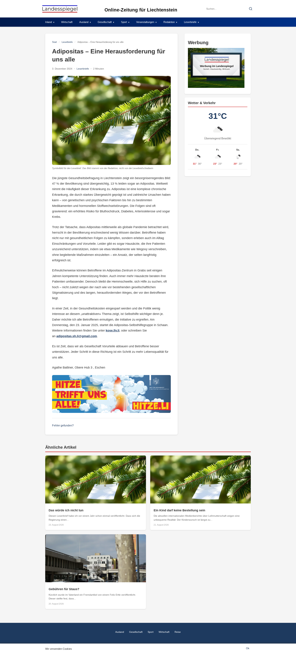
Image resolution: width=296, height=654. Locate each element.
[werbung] (217, 68)
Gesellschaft (105, 22)
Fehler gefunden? (63, 425)
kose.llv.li (112, 330)
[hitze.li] (111, 394)
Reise (178, 632)
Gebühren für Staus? (64, 589)
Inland (48, 22)
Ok (247, 648)
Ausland (83, 22)
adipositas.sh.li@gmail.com (76, 336)
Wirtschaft (66, 22)
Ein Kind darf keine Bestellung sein (179, 510)
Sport (124, 22)
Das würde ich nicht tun (66, 510)
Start (54, 42)
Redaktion (169, 22)
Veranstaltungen (145, 22)
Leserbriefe (190, 22)
